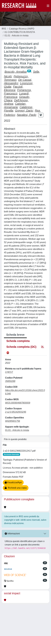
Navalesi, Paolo (26, 114)
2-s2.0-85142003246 (15, 412)
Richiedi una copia (17, 488)
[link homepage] (20, 6)
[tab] (42, 347)
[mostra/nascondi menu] (48, 5)
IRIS (4, 28)
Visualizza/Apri (14, 482)
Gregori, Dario (24, 110)
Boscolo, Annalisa (16, 71)
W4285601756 (12, 421)
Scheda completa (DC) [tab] (21, 346)
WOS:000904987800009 (17, 403)
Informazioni (13, 533)
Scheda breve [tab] (15, 334)
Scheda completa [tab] (18, 340)
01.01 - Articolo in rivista (16, 35)
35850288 (10, 381)
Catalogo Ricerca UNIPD (21, 28)
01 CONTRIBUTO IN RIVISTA (20, 32)
